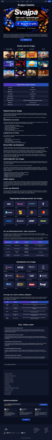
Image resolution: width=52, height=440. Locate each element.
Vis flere (26, 419)
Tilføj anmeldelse (43, 404)
